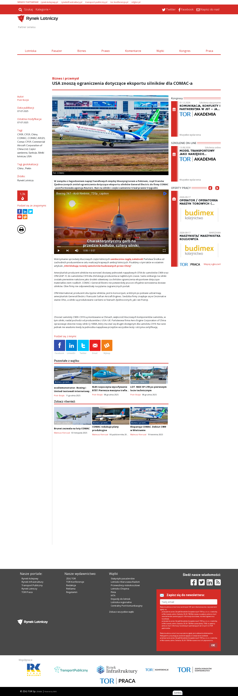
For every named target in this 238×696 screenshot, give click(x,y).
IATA (113, 595)
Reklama (70, 588)
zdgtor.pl (135, 2)
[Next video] (67, 250)
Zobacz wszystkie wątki (121, 611)
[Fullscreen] (163, 250)
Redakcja (71, 585)
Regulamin (71, 592)
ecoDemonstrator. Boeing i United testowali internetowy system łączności (71, 391)
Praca (209, 51)
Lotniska (30, 51)
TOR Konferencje (75, 581)
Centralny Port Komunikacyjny (127, 605)
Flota (113, 592)
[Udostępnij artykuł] (25, 211)
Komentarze (133, 51)
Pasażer (57, 51)
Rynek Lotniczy (29, 588)
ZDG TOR (71, 578)
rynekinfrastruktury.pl (71, 2)
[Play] (58, 250)
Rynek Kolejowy (30, 578)
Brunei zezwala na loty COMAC (72, 428)
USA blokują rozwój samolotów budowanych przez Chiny (97, 265)
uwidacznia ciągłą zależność (126, 259)
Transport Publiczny (32, 585)
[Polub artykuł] (19, 211)
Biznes (81, 51)
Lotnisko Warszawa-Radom (125, 581)
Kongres (184, 51)
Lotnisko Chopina (120, 588)
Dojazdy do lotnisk (120, 598)
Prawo (105, 51)
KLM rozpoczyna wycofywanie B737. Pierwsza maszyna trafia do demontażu (109, 390)
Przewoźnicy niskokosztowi (125, 585)
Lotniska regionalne (121, 602)
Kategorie (42, 9)
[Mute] (76, 250)
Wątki (160, 51)
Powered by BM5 (50, 691)
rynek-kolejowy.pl (49, 2)
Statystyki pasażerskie (123, 578)
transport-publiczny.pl (96, 2)
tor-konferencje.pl (119, 2)
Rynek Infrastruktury (32, 581)
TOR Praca (27, 592)
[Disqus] (111, 500)
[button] (210, 193)
